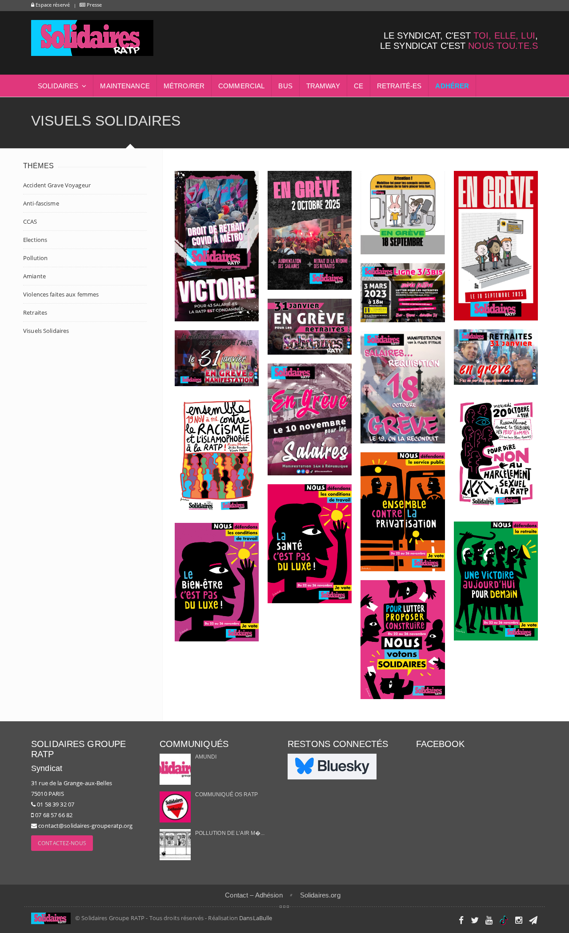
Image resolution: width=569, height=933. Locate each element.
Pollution (35, 258)
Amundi (206, 757)
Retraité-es (399, 86)
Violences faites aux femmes (61, 294)
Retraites (35, 312)
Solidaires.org (320, 895)
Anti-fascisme (41, 203)
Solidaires (58, 86)
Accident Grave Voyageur (57, 185)
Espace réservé (52, 4)
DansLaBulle (255, 918)
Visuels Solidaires (46, 331)
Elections (35, 240)
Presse (93, 4)
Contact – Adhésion (253, 895)
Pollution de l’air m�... (230, 833)
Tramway (323, 86)
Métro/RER (184, 86)
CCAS (30, 221)
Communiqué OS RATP (226, 794)
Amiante (34, 276)
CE (358, 86)
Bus (285, 86)
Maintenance (124, 86)
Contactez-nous (62, 843)
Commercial (241, 86)
